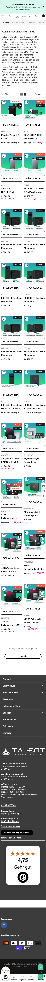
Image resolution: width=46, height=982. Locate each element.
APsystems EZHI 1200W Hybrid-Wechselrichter (32, 514)
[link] (14, 978)
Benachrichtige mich (12, 125)
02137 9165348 (8, 805)
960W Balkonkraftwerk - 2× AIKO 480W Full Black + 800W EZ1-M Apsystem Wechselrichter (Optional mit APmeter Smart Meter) (34, 567)
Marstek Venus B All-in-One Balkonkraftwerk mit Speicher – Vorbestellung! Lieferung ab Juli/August (11, 137)
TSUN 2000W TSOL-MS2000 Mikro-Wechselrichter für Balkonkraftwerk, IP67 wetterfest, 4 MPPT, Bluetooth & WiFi (34, 137)
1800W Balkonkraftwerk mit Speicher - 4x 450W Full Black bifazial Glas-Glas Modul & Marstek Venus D (10, 623)
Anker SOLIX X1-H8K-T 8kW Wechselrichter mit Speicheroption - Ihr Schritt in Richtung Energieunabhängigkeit (34, 190)
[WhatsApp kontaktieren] (40, 967)
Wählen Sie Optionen (35, 125)
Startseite (5, 22)
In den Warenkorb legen (12, 234)
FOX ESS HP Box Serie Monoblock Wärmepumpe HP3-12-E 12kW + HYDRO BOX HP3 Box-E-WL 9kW (11, 300)
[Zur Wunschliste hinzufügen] (4, 102)
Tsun (26, 132)
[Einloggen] (35, 16)
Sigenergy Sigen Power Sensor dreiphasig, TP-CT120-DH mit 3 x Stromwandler (32, 460)
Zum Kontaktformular (10, 826)
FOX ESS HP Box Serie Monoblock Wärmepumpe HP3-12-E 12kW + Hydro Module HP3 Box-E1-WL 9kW (34, 300)
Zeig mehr (23, 656)
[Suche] (10, 16)
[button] (21, 94)
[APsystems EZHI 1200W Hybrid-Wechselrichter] (34, 487)
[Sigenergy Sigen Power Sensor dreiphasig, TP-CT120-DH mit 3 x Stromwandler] (34, 433)
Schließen (44, 7)
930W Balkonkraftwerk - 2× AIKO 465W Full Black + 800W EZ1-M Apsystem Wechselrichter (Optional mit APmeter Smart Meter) (11, 516)
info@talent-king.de (10, 821)
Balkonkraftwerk (19, 22)
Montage (7, 733)
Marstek (5, 132)
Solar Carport (9, 726)
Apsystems (5, 455)
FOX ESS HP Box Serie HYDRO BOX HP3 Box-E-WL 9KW (11, 407)
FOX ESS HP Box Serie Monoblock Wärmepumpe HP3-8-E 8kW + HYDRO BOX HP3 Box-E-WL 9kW (11, 246)
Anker (4, 185)
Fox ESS (4, 241)
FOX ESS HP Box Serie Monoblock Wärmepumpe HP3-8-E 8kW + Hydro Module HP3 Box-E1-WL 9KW (34, 353)
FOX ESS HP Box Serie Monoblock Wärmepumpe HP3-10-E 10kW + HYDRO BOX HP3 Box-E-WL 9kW (34, 246)
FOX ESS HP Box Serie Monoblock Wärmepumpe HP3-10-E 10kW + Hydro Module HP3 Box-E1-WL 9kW (11, 353)
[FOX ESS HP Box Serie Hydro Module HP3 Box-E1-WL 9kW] (34, 380)
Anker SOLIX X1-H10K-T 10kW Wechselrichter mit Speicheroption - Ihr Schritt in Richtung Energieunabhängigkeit (11, 190)
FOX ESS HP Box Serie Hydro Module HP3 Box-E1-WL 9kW (34, 407)
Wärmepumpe (9, 719)
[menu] (2, 16)
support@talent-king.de (11, 813)
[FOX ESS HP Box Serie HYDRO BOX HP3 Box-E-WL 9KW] (11, 380)
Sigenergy (28, 455)
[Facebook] (4, 925)
